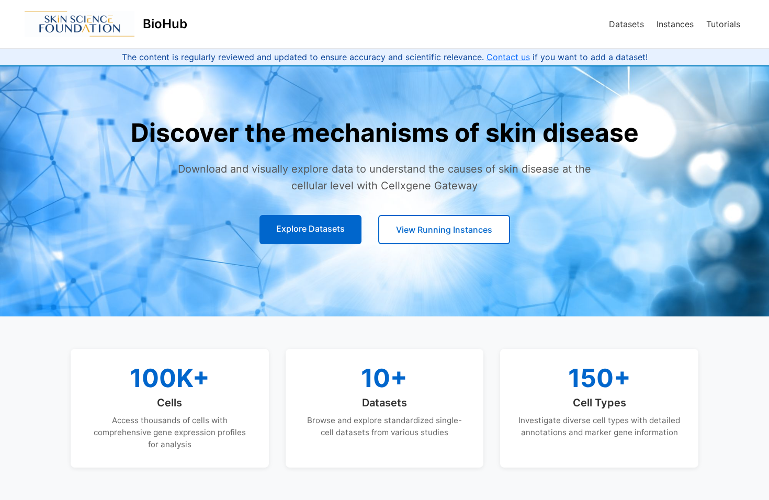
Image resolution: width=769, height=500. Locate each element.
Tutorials (723, 24)
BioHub (165, 23)
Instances (675, 24)
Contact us (508, 57)
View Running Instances (444, 229)
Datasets (626, 24)
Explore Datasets (310, 228)
